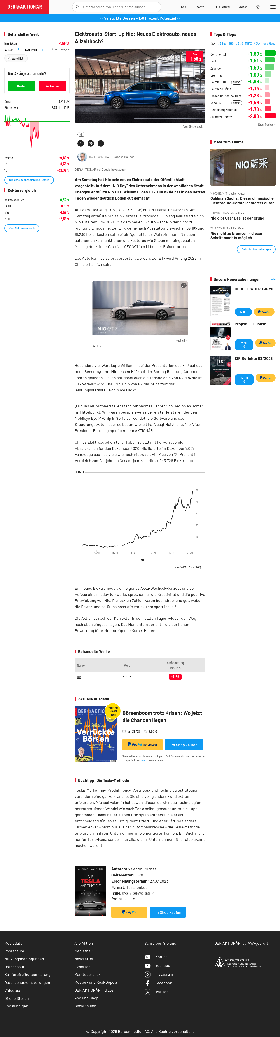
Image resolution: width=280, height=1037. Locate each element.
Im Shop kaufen (184, 744)
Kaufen (21, 86)
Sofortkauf (150, 744)
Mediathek (83, 950)
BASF (213, 61)
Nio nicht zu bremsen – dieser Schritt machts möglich (236, 235)
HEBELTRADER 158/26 (254, 288)
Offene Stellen (16, 998)
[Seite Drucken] (91, 143)
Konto (144, 760)
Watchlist (17, 58)
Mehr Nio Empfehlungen (256, 249)
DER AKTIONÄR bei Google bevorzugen (100, 169)
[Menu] (272, 7)
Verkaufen (52, 86)
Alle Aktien (83, 943)
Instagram (164, 974)
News (236, 82)
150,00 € (244, 379)
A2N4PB (9, 49)
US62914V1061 (31, 49)
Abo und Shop (86, 997)
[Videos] (243, 7)
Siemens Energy (221, 116)
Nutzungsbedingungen (24, 958)
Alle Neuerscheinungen (269, 279)
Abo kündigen (16, 1005)
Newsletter (84, 958)
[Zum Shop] (183, 7)
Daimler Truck (219, 82)
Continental (218, 54)
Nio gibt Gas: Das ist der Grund (237, 218)
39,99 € (244, 344)
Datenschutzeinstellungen (27, 982)
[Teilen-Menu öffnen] (80, 143)
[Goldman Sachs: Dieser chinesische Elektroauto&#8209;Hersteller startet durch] (243, 167)
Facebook (163, 982)
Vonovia (215, 103)
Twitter (161, 991)
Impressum (14, 950)
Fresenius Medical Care (225, 96)
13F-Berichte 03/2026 (254, 358)
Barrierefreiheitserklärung (27, 974)
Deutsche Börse (220, 89)
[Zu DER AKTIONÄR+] (222, 7)
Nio (81, 134)
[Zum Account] (200, 7)
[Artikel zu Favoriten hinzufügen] (101, 143)
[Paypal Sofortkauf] (129, 912)
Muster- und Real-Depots (96, 982)
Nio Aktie (10, 43)
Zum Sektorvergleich (22, 228)
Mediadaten (14, 943)
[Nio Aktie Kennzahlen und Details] (37, 131)
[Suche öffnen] (77, 7)
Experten (82, 966)
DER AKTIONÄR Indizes (94, 990)
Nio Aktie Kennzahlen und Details (29, 180)
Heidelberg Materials (223, 109)
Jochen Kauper (124, 157)
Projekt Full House (250, 323)
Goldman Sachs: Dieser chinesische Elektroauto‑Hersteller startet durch (242, 200)
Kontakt (162, 956)
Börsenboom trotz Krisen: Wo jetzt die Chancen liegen (162, 716)
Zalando (215, 68)
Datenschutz (15, 966)
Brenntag (216, 75)
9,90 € (243, 312)
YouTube (162, 965)
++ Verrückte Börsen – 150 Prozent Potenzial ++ (140, 18)
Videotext (13, 990)
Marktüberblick (87, 974)
